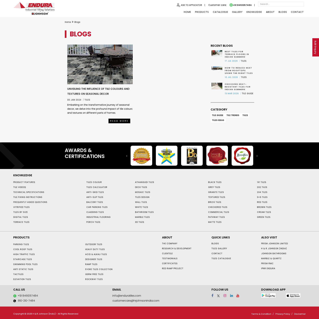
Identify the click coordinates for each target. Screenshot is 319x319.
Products (202, 12)
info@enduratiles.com (126, 296)
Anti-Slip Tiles (94, 197)
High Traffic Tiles (24, 254)
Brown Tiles (264, 207)
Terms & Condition (261, 314)
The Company (169, 243)
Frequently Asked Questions (30, 202)
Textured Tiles (216, 197)
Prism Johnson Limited (274, 243)
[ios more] (293, 295)
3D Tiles (139, 222)
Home (187, 12)
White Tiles (141, 207)
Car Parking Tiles (97, 207)
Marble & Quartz (271, 258)
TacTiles (18, 274)
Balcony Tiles (94, 202)
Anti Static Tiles (23, 269)
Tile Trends (232, 115)
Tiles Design (142, 197)
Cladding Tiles (95, 212)
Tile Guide (217, 115)
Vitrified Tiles (21, 207)
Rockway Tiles (94, 279)
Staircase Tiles (22, 259)
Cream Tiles (264, 212)
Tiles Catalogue (221, 258)
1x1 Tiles (261, 182)
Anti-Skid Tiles (95, 192)
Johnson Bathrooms (273, 253)
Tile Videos (19, 187)
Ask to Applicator (191, 5)
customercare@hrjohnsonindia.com (135, 301)
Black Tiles (215, 182)
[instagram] (223, 295)
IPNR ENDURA (268, 268)
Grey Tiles (214, 187)
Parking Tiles (21, 244)
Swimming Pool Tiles (25, 264)
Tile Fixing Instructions (27, 197)
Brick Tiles (214, 202)
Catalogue (220, 12)
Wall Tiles (141, 202)
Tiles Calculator (96, 187)
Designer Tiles (93, 259)
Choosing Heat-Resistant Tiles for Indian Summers (238, 87)
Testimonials (170, 258)
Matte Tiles (215, 222)
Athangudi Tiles (144, 182)
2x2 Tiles (262, 187)
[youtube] (236, 295)
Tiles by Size (20, 212)
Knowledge (254, 12)
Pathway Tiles (216, 217)
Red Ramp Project (172, 268)
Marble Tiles (142, 217)
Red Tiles (262, 202)
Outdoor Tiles (93, 244)
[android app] (268, 295)
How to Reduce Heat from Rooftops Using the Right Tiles (239, 70)
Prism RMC (267, 263)
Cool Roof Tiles (22, 249)
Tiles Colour (94, 182)
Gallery (237, 12)
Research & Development (177, 248)
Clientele (167, 253)
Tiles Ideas (218, 120)
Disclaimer (300, 314)
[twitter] (217, 295)
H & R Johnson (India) (274, 248)
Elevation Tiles (22, 279)
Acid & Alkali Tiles (96, 254)
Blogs (283, 12)
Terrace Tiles (21, 222)
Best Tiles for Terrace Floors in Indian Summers (237, 54)
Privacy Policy (282, 314)
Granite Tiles (216, 192)
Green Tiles (263, 217)
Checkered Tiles (217, 207)
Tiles (245, 115)
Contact (297, 12)
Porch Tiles (93, 222)
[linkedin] (230, 295)
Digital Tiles (20, 217)
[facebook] (212, 295)
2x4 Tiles (262, 192)
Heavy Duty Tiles (95, 249)
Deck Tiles (141, 187)
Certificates (170, 263)
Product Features (24, 182)
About (270, 12)
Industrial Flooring (98, 217)
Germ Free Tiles (94, 274)
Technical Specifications (28, 192)
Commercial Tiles (218, 212)
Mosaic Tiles (142, 192)
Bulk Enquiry (315, 47)
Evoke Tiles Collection (99, 269)
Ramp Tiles (91, 264)
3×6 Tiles (262, 197)
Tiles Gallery (219, 248)
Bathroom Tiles (144, 212)
